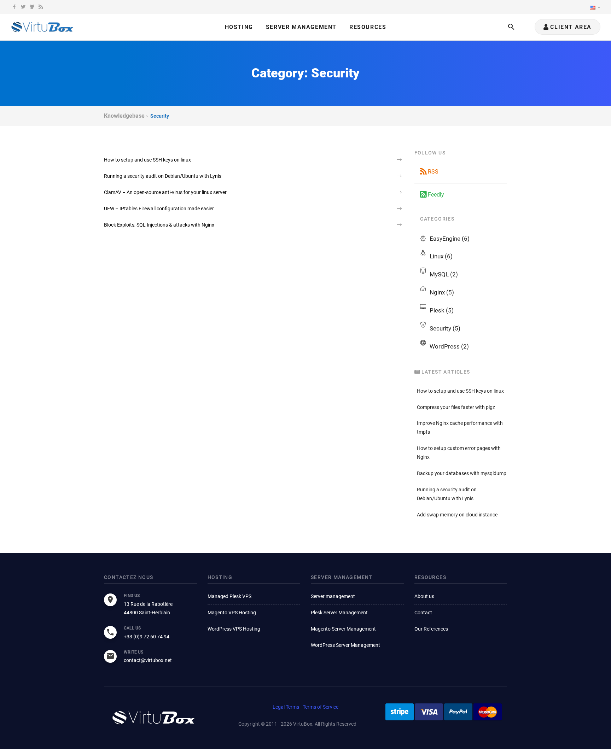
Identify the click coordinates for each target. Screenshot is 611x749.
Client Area (570, 27)
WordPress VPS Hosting (234, 629)
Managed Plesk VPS (229, 596)
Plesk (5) (442, 310)
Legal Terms (286, 707)
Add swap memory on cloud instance (457, 514)
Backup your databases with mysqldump (461, 473)
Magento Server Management (343, 629)
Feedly (435, 194)
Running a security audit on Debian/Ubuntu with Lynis (162, 176)
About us (424, 596)
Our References (431, 629)
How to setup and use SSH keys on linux (147, 160)
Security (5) (445, 328)
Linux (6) (441, 256)
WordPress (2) (449, 346)
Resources (367, 27)
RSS (432, 171)
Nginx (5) (442, 292)
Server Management (301, 27)
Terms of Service (320, 707)
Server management (333, 596)
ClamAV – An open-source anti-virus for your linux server (165, 192)
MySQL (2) (444, 274)
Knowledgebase (124, 115)
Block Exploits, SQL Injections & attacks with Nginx (159, 225)
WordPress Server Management (345, 645)
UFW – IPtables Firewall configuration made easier (159, 208)
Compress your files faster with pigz (456, 407)
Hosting (239, 27)
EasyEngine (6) (450, 238)
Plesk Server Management (339, 612)
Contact (423, 612)
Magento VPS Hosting (232, 612)
